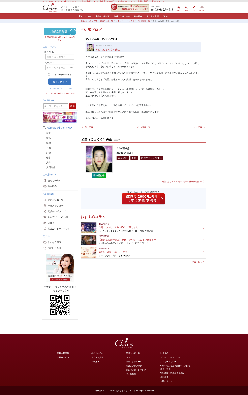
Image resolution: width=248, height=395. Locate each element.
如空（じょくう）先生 (108, 49)
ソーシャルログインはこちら (60, 88)
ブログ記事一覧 (143, 127)
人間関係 (50, 167)
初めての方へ (85, 16)
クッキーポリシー (168, 361)
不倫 (48, 147)
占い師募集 (131, 373)
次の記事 (198, 127)
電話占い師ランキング (59, 228)
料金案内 (138, 16)
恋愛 (48, 133)
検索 (186, 7)
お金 (48, 152)
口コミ (166, 16)
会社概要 (164, 376)
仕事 (48, 157)
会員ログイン (63, 357)
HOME (178, 7)
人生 (48, 162)
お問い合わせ (202, 7)
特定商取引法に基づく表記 (172, 372)
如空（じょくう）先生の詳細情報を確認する (182, 181)
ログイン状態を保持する (61, 74)
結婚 (48, 138)
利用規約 (164, 353)
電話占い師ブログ (57, 211)
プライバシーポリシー (170, 357)
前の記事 (89, 127)
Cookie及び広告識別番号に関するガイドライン (175, 367)
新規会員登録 (63, 353)
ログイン (194, 7)
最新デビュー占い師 (58, 217)
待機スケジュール (122, 16)
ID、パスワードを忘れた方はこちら (60, 93)
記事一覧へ (197, 262)
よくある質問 (153, 16)
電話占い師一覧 (102, 16)
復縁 (48, 142)
